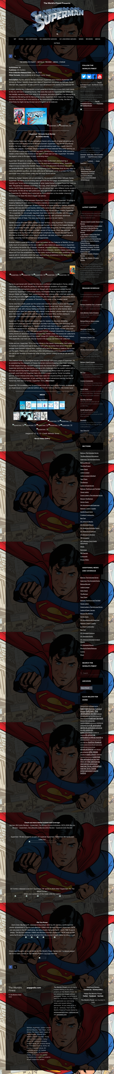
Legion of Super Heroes (90, 747)
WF (15, 39)
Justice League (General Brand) (87, 744)
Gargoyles (83, 154)
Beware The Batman (86, 499)
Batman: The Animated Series (89, 453)
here (71, 388)
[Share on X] (15, 56)
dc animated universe (94, 728)
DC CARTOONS (31, 39)
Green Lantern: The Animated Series (91, 495)
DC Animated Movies (87, 525)
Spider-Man (90, 154)
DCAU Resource (86, 169)
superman (99, 754)
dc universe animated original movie (90, 736)
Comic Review (19, 825)
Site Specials (84, 553)
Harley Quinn (84, 389)
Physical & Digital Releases (88, 648)
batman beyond (96, 718)
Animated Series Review (91, 239)
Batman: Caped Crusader (87, 362)
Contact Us (87, 989)
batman (84, 708)
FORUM (62, 62)
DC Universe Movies (86, 521)
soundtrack (83, 754)
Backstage (83, 550)
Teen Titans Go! (84, 430)
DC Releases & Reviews (87, 535)
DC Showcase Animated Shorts (89, 528)
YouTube (47, 954)
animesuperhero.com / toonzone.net (66, 1012)
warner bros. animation (90, 766)
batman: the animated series (89, 712)
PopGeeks (90, 161)
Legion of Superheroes (87, 486)
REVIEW (48, 62)
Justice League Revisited (88, 178)
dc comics (87, 730)
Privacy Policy (84, 560)
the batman (92, 761)
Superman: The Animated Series (90, 459)
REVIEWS (89, 39)
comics (99, 723)
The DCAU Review (86, 175)
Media (82, 547)
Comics (82, 652)
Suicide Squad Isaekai (86, 410)
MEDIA (97, 39)
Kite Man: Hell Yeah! (86, 399)
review (95, 749)
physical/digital (86, 749)
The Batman (84, 482)
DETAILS (41, 62)
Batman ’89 (50, 339)
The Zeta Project (85, 466)
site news (93, 751)
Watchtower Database (88, 171)
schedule (85, 752)
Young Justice (84, 492)
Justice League (84, 473)
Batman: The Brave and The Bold (90, 489)
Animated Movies (84, 706)
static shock (91, 754)
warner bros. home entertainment (88, 769)
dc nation (95, 732)
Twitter (55, 951)
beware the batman (86, 721)
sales (81, 752)
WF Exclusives (84, 538)
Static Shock (84, 469)
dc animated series (90, 726)
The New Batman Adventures (89, 456)
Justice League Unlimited (88, 476)
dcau (81, 730)
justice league (94, 742)
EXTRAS (57, 43)
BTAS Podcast (85, 180)
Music (82, 655)
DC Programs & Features (88, 531)
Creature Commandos (86, 381)
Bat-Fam (82, 372)
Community (84, 556)
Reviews (99, 749)
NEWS (81, 39)
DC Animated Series (86, 636)
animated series (93, 706)
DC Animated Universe (87, 633)
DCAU (21, 39)
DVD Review (36, 828)
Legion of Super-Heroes (87, 610)
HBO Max (85, 742)
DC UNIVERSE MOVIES (68, 39)
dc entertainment (86, 731)
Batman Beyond (85, 463)
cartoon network (93, 723)
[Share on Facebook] (10, 56)
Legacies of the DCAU (87, 173)
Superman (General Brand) (86, 757)
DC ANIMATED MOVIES (48, 39)
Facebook (65, 951)
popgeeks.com (62, 1014)
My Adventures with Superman (89, 350)
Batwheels (83, 420)
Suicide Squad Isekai (86, 512)
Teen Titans (83, 479)
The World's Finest (15, 994)
